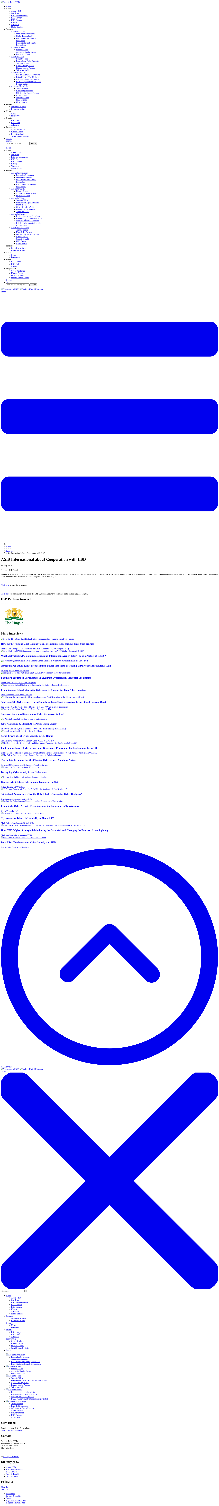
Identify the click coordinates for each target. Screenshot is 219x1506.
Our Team (15, 1300)
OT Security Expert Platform (22, 1408)
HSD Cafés (15, 1334)
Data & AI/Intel (17, 1346)
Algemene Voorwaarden (16, 1500)
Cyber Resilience (18, 1341)
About (8, 1295)
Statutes (9, 1498)
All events (15, 1336)
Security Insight (17, 1413)
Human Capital (17, 1343)
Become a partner (18, 1321)
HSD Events (16, 1332)
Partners (9, 1316)
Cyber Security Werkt (20, 1383)
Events (9, 1330)
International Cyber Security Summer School (29, 1380)
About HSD (16, 1298)
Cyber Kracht (16, 1417)
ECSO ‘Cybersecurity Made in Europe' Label (29, 1399)
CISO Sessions (17, 1410)
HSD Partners (16, 1305)
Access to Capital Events (21, 1371)
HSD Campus (16, 1307)
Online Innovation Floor (21, 1359)
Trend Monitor (17, 1404)
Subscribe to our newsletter (12, 1430)
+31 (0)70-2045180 (11, 1456)
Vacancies (15, 1311)
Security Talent (17, 1378)
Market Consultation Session (22, 1396)
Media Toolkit (16, 1314)
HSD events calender (14, 1469)
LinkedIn (4, 1487)
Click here (5, 594)
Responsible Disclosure (15, 1503)
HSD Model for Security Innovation (25, 1362)
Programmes (11, 1339)
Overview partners (18, 1318)
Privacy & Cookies (13, 1496)
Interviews (15, 1327)
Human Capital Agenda (20, 1385)
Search (33, 143)
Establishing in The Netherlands (24, 1394)
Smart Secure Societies (20, 1348)
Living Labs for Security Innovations (26, 1364)
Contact (9, 1350)
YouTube (4, 1489)
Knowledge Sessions (19, 1406)
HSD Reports (16, 1415)
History (14, 1309)
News (8, 1323)
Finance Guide (17, 1369)
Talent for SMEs (17, 1387)
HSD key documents (19, 1302)
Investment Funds (18, 1373)
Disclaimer (10, 1494)
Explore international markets (23, 1392)
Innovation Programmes (20, 1357)
